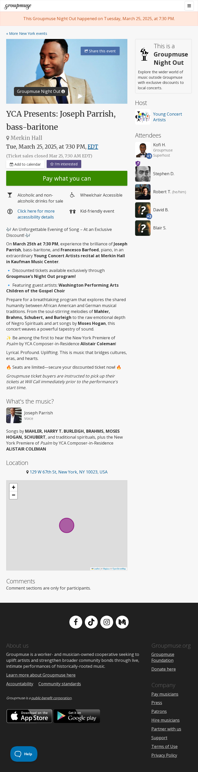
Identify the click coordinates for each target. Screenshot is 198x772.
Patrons (159, 711)
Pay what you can (67, 178)
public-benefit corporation (51, 698)
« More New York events (26, 33)
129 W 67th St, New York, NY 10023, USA (69, 472)
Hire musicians (165, 720)
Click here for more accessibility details (36, 214)
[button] (13, 487)
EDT (93, 146)
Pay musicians (164, 694)
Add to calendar (27, 164)
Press (156, 702)
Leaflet (96, 568)
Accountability (19, 684)
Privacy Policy (164, 755)
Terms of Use (164, 746)
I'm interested (66, 164)
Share (102, 51)
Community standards (59, 684)
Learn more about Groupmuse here (41, 675)
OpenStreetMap (119, 568)
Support (159, 738)
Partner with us (166, 729)
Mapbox (106, 568)
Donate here (163, 669)
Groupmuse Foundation (162, 657)
